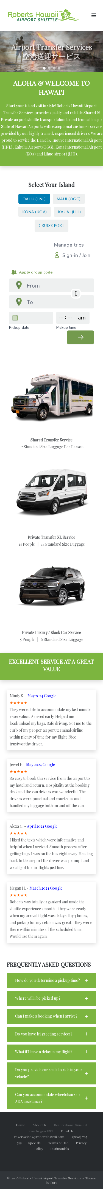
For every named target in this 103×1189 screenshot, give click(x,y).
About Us (43, 1125)
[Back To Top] (89, 1175)
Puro (53, 1182)
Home (20, 1125)
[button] (44, 68)
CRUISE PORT (51, 225)
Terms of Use (62, 1143)
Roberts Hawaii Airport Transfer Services (50, 1178)
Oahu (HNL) (34, 198)
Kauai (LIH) (69, 211)
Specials (37, 1143)
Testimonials (59, 1148)
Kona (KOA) (34, 211)
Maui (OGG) (69, 198)
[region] (51, 51)
